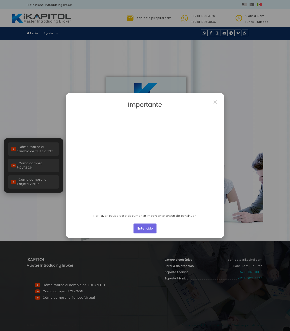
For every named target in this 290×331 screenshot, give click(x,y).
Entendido (145, 228)
